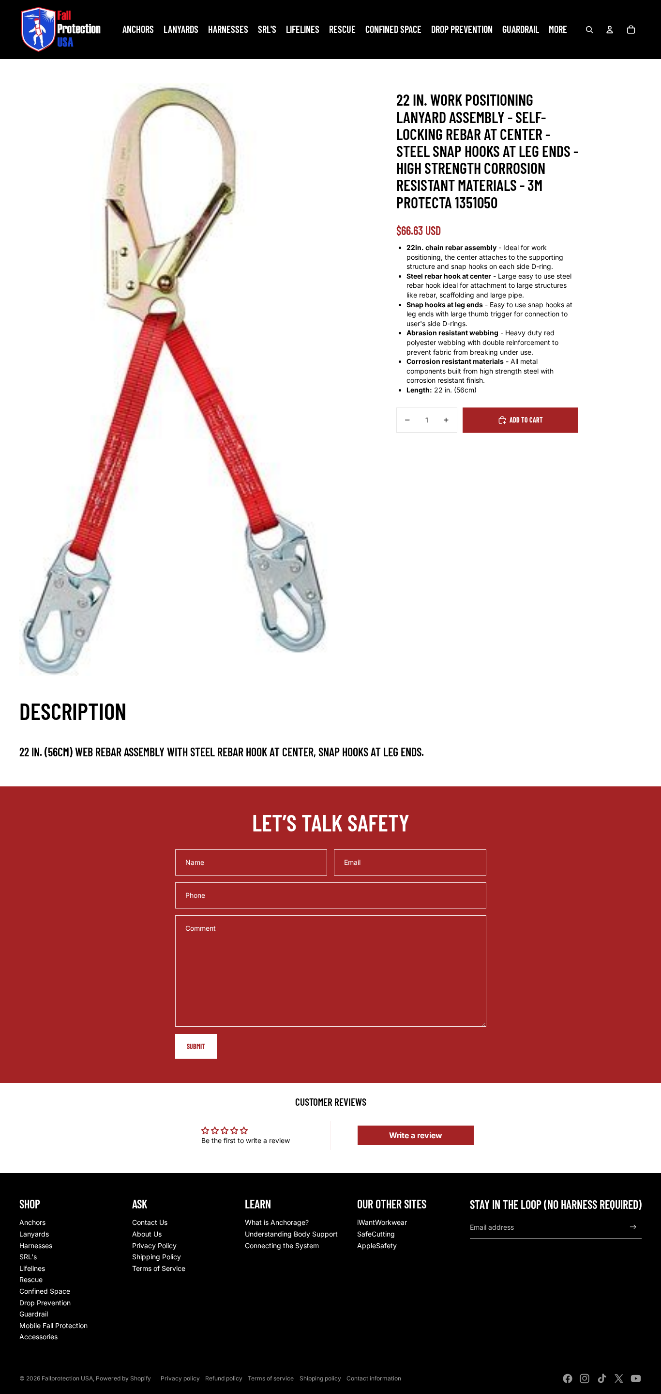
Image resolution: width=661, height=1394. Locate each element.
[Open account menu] (609, 29)
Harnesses (35, 1245)
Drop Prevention (45, 1303)
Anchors (32, 1222)
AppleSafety (377, 1245)
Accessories (38, 1336)
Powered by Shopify (123, 1378)
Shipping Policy (156, 1257)
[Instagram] (584, 1378)
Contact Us (149, 1222)
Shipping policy (320, 1378)
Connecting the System (282, 1245)
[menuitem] (558, 29)
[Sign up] (633, 1227)
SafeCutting (376, 1234)
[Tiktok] (602, 1378)
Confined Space (44, 1291)
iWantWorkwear (382, 1222)
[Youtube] (636, 1378)
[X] (619, 1378)
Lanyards (34, 1234)
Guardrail (33, 1314)
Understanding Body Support (291, 1234)
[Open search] (589, 29)
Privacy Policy (154, 1245)
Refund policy (223, 1378)
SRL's (28, 1257)
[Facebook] (567, 1378)
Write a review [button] (415, 1135)
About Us (147, 1234)
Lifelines (32, 1268)
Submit (196, 1046)
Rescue (31, 1279)
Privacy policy (180, 1378)
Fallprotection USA (67, 1378)
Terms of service (271, 1378)
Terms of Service (158, 1268)
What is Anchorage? (277, 1222)
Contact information (373, 1378)
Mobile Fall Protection (53, 1325)
